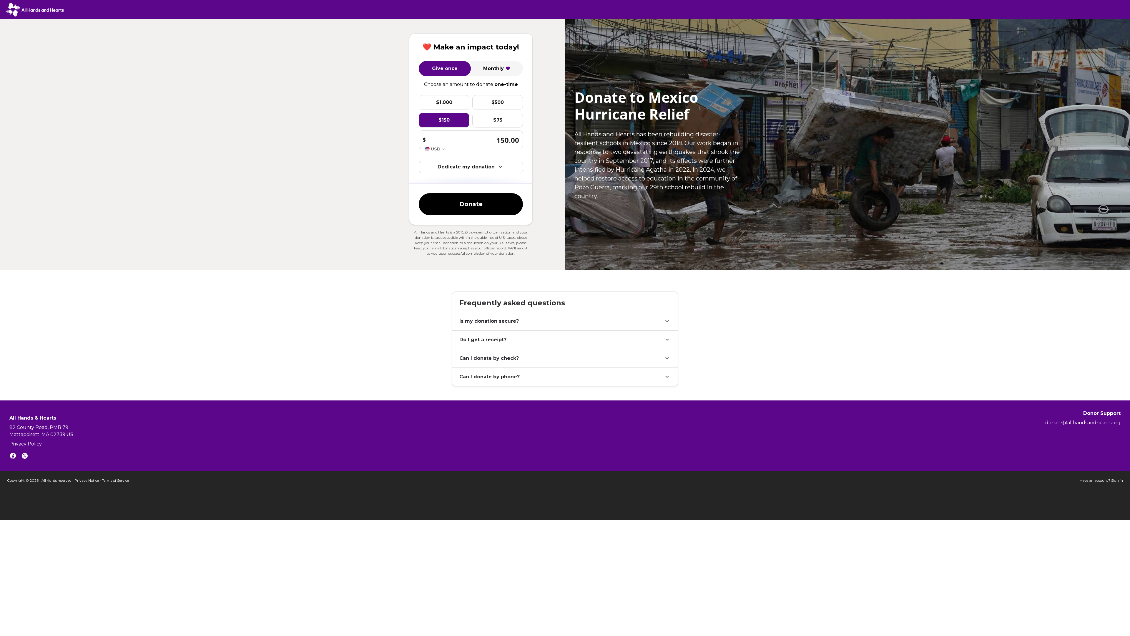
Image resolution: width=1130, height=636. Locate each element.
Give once (445, 68)
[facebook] (12, 456)
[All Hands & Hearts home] (35, 10)
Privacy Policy (25, 444)
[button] (565, 321)
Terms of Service (115, 480)
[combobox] (435, 149)
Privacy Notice (86, 480)
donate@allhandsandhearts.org (1083, 422)
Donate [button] (471, 204)
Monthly (493, 68)
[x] (24, 456)
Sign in (1117, 480)
